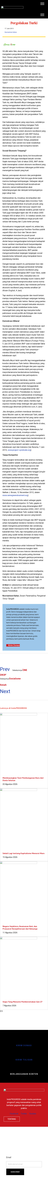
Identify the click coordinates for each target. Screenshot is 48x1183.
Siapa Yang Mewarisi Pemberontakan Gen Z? (22, 1001)
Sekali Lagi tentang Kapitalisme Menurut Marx (23, 853)
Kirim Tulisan (24, 1060)
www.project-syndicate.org (19, 450)
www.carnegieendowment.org (15, 495)
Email (8, 1157)
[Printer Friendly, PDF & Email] (24, 44)
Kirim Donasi (24, 1045)
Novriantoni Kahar (11, 32)
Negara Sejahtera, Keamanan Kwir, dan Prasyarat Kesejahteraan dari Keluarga (20, 927)
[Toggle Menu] (42, 3)
